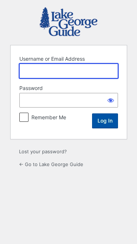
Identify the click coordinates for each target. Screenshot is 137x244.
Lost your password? (43, 151)
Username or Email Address (52, 59)
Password (31, 88)
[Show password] (110, 100)
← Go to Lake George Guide (51, 164)
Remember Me (48, 117)
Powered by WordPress (68, 21)
